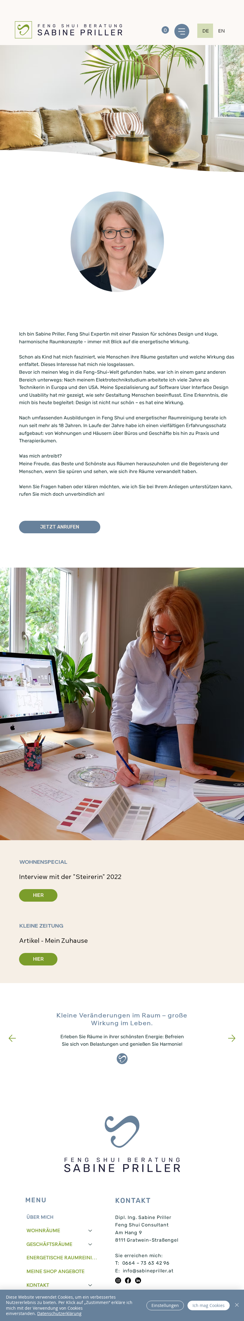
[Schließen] (236, 1305)
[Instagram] (118, 1280)
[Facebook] (128, 1280)
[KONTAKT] (90, 1285)
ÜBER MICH (40, 1217)
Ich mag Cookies (209, 1305)
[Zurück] (12, 1038)
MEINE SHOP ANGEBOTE (55, 1271)
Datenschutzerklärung (59, 1313)
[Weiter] (232, 1038)
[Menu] (182, 31)
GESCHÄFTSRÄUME (49, 1244)
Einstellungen (165, 1305)
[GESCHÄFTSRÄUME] (90, 1244)
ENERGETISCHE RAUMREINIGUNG (62, 1257)
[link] (165, 30)
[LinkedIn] (138, 1280)
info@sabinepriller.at (148, 1271)
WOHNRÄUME (43, 1230)
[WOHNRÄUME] (90, 1230)
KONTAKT (37, 1285)
